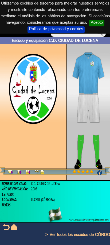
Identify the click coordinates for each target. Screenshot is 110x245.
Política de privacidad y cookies (56, 29)
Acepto (97, 23)
